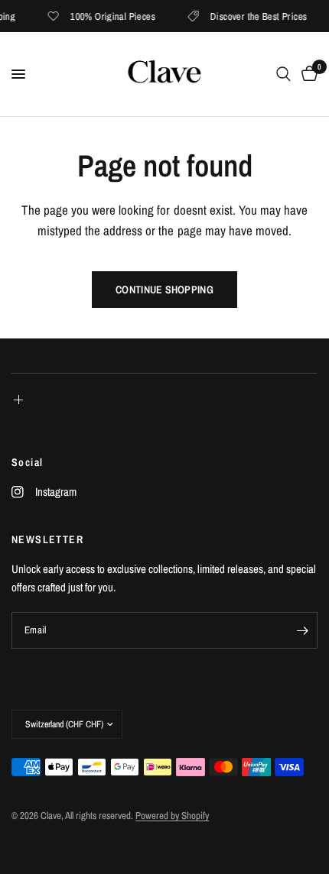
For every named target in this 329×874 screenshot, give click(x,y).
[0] (307, 74)
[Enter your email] (302, 630)
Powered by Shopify (172, 815)
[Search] (283, 74)
